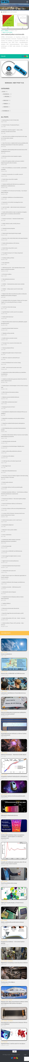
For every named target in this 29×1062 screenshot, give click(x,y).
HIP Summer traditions (6, 274)
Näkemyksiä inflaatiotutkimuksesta (9, 470)
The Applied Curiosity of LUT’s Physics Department (12, 252)
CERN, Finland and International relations (10, 392)
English (5, 100)
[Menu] (27, 2)
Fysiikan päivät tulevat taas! (7, 316)
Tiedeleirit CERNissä (6, 603)
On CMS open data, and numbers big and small (11, 461)
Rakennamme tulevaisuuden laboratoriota (10, 608)
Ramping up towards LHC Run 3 (8, 406)
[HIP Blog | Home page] (6, 2)
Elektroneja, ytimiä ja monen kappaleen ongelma (12, 156)
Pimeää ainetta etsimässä (7, 482)
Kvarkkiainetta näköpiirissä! (7, 524)
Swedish (5, 107)
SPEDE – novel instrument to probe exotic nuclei (11, 367)
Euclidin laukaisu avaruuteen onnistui (9, 338)
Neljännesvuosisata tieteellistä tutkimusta (10, 397)
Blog (2, 30)
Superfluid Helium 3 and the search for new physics (12, 311)
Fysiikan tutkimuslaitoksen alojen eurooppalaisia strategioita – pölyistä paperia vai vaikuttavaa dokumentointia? (12, 836)
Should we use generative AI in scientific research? (12, 174)
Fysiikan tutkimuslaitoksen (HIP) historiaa (10, 243)
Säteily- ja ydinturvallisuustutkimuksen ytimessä (12, 451)
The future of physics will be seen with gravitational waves (14, 508)
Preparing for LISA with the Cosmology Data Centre (12, 202)
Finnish (6, 30)
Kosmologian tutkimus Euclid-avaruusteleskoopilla (12, 487)
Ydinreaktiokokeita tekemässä (8, 279)
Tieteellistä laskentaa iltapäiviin (8, 228)
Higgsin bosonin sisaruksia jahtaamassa (10, 560)
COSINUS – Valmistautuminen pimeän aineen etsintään (13, 284)
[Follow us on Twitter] (22, 56)
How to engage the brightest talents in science (11, 556)
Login (25, 1054)
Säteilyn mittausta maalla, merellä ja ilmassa (11, 223)
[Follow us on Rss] (27, 56)
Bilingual (6, 94)
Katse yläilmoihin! (5, 262)
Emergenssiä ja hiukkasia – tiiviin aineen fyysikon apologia (14, 498)
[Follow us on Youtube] (25, 56)
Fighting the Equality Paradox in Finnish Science (11, 352)
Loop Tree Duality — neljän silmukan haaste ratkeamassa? (14, 207)
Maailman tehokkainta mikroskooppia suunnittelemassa (13, 582)
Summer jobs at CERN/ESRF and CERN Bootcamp (12, 551)
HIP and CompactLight (6, 546)
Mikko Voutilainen (7, 32)
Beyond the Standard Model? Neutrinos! (10, 328)
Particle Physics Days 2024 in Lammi (9, 248)
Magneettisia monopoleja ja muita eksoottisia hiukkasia (13, 418)
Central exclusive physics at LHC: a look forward (12, 520)
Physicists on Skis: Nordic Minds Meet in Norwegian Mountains (15, 238)
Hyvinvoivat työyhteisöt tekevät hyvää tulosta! (11, 565)
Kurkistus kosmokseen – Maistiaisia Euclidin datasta (13, 218)
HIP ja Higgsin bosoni (6, 465)
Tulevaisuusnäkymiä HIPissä (8, 347)
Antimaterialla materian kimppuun (9, 592)
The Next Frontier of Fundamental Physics (10, 125)
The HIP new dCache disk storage (9, 307)
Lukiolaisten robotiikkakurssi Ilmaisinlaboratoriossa (12, 197)
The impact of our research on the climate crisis (12, 343)
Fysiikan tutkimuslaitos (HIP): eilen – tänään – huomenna (13, 618)
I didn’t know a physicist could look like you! (11, 357)
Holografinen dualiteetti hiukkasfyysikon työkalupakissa (13, 423)
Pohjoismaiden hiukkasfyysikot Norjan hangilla (11, 233)
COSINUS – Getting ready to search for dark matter (12, 288)
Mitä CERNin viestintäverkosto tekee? (9, 402)
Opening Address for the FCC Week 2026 (10, 120)
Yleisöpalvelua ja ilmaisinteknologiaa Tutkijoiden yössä (13, 446)
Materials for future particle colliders (9, 529)
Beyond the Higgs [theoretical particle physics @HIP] (12, 613)
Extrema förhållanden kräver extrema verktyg (11, 362)
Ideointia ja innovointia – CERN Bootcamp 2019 (11, 587)
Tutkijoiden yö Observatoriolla (8, 333)
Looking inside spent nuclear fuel (9, 570)
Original (7, 96)
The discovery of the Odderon (8, 456)
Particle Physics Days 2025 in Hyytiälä (9, 179)
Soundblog (5, 111)
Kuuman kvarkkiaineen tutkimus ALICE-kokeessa (12, 503)
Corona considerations (6, 534)
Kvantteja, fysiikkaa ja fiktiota (8, 257)
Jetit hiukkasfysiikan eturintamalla (12, 34)
